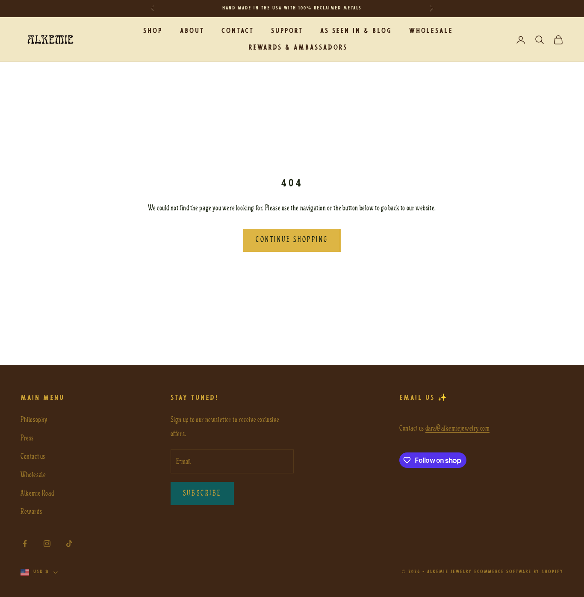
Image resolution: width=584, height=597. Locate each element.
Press (27, 438)
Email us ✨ (423, 398)
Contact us (33, 456)
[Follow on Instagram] (47, 543)
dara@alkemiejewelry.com (457, 428)
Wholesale (430, 31)
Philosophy (34, 419)
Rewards (31, 511)
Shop (152, 31)
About (192, 31)
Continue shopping (292, 240)
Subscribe (202, 493)
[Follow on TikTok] (69, 543)
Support (287, 31)
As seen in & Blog (356, 31)
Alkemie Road (37, 493)
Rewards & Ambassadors (298, 47)
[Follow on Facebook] (25, 543)
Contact (237, 31)
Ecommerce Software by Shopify (518, 572)
